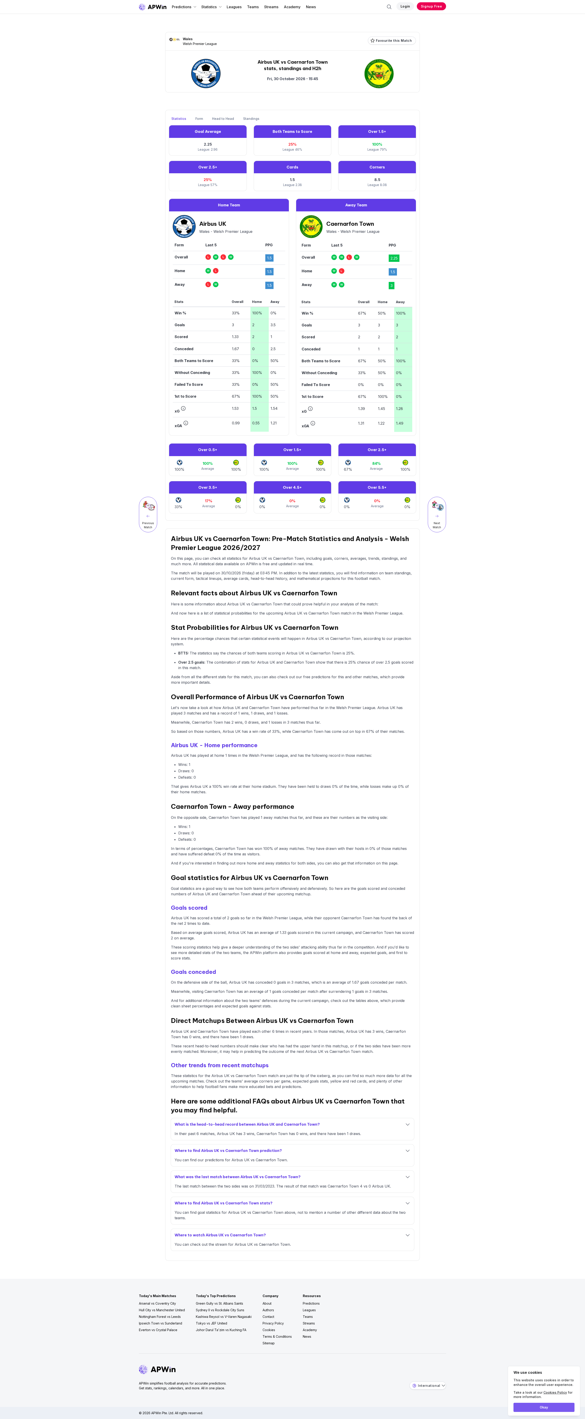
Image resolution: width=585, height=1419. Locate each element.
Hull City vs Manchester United (162, 1310)
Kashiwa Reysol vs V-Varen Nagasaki (224, 1317)
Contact (268, 1317)
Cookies (269, 1330)
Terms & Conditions (277, 1336)
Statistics (209, 7)
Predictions (181, 7)
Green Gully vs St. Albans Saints (219, 1303)
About (267, 1303)
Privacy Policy (273, 1323)
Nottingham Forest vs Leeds (160, 1317)
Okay (544, 1407)
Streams (271, 7)
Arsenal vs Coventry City (157, 1303)
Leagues (234, 7)
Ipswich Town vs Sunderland (160, 1323)
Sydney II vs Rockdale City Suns (220, 1310)
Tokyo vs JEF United (211, 1323)
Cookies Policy (555, 1392)
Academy (292, 7)
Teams (253, 7)
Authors (268, 1310)
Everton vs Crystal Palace (158, 1330)
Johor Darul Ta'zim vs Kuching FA (221, 1330)
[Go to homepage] (152, 7)
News (311, 7)
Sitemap (269, 1343)
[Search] (389, 6)
